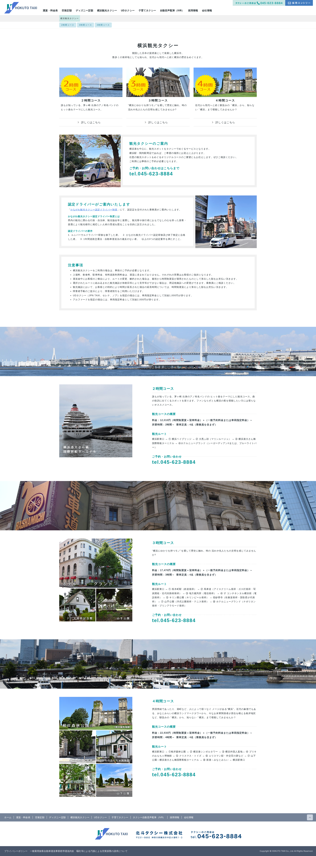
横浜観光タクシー (69, 18)
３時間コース (158, 100)
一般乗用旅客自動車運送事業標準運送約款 (52, 851)
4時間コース (103, 25)
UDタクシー (100, 817)
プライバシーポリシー (15, 851)
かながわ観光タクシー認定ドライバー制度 (93, 209)
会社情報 (189, 817)
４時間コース (225, 100)
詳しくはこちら (91, 122)
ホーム (7, 817)
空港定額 (40, 817)
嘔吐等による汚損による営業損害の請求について (102, 851)
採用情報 (174, 817)
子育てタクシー (120, 817)
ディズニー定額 (57, 817)
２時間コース (91, 100)
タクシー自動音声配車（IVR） (149, 817)
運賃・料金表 (23, 817)
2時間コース (67, 25)
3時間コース (85, 25)
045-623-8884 (155, 173)
